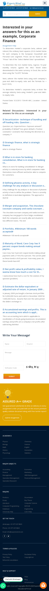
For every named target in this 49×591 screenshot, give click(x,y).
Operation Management (11, 478)
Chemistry (27, 441)
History (5, 450)
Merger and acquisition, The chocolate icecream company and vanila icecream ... (23, 207)
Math (4, 447)
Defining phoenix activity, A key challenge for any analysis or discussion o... (24, 184)
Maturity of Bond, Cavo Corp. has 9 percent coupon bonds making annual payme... (21, 246)
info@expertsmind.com (37, 8)
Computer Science (30, 503)
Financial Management (32, 478)
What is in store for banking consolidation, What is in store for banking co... (24, 160)
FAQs (26, 577)
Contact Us (6, 582)
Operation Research (10, 481)
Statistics (27, 453)
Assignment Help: (9, 46)
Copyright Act (29, 557)
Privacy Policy (7, 554)
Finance (5, 472)
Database (6, 509)
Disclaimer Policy (30, 554)
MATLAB (27, 506)
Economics (28, 469)
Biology (5, 444)
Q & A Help (28, 512)
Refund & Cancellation (10, 560)
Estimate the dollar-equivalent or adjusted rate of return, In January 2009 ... (23, 288)
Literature (6, 503)
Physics (5, 441)
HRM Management (30, 475)
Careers (5, 577)
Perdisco (6, 497)
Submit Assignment (12, 418)
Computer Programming (11, 506)
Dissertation (28, 497)
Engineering (28, 509)
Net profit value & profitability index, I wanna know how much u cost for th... (23, 270)
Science (27, 444)
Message (8, 352)
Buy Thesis (28, 500)
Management (7, 475)
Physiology (6, 453)
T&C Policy (6, 557)
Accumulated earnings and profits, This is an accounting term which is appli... (24, 311)
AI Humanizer (29, 582)
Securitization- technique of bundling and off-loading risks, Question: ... (24, 121)
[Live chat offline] (43, 585)
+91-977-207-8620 (10, 8)
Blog (25, 579)
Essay (5, 500)
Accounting (6, 469)
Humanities (28, 450)
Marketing (27, 472)
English (26, 447)
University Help (8, 512)
